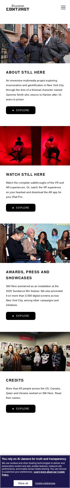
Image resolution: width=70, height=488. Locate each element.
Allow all (23, 483)
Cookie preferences (45, 483)
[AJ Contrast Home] (17, 7)
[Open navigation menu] (63, 7)
